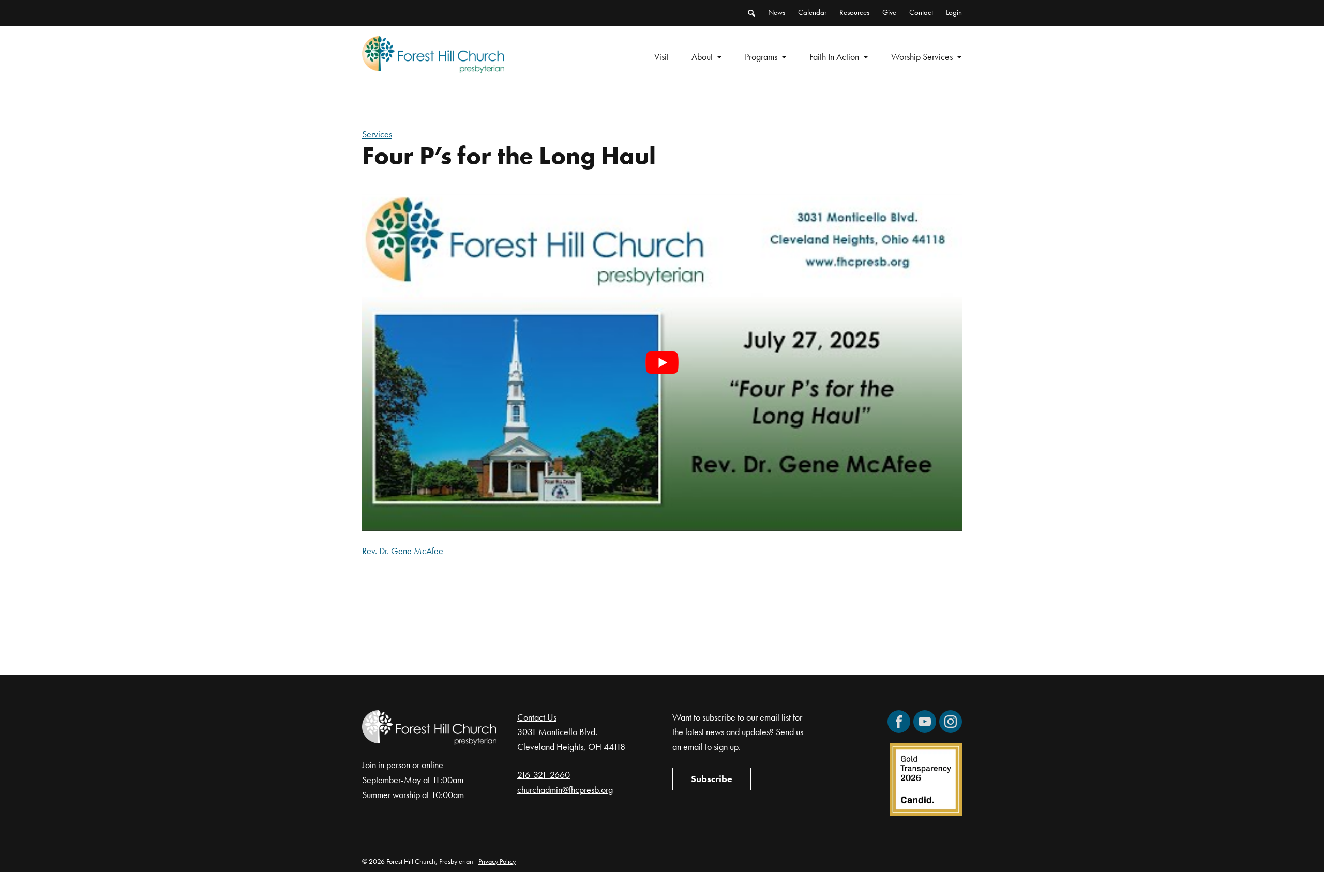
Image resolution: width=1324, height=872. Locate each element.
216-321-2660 (543, 775)
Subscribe (711, 779)
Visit (661, 57)
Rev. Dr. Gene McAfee (402, 551)
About (702, 57)
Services (377, 134)
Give (889, 12)
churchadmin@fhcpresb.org (565, 789)
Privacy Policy (497, 861)
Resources (854, 12)
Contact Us (536, 717)
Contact (921, 12)
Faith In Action (834, 57)
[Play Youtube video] (662, 362)
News (776, 12)
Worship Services (922, 57)
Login (954, 12)
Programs (761, 57)
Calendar (812, 12)
